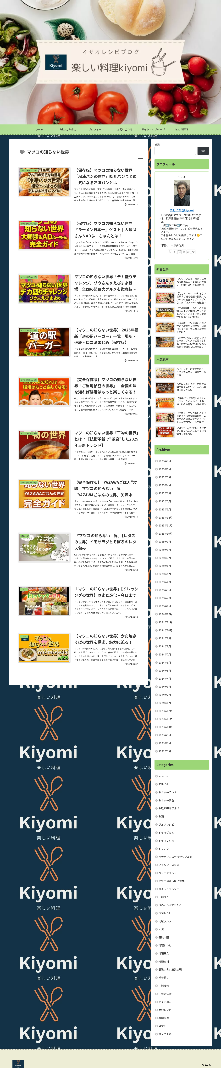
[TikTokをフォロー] (189, 252)
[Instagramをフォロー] (179, 252)
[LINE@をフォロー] (193, 252)
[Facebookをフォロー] (175, 252)
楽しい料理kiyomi (182, 210)
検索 (157, 144)
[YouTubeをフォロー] (184, 252)
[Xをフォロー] (170, 252)
